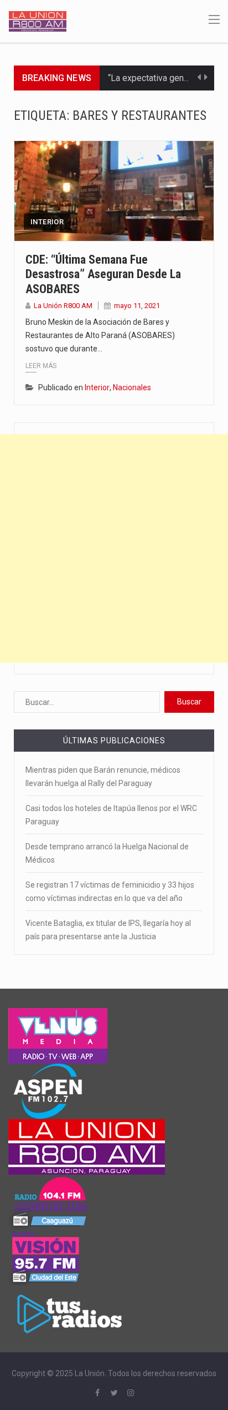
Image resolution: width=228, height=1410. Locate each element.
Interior (47, 222)
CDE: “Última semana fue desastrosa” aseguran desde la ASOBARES (103, 274)
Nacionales (132, 387)
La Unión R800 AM (63, 305)
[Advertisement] (114, 548)
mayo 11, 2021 (137, 305)
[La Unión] (37, 20)
